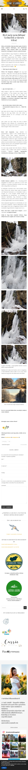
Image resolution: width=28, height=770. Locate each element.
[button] (6, 738)
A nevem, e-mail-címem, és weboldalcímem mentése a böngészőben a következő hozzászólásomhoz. (13, 481)
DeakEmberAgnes (6, 444)
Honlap (3, 472)
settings (12, 765)
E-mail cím (4, 466)
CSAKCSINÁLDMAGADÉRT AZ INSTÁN (10, 547)
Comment (3, 485)
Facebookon (8, 437)
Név (2, 459)
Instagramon (15, 437)
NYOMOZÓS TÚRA (14, 574)
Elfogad (4, 767)
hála (9, 441)
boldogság (4, 441)
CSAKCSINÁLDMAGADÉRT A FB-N (9, 544)
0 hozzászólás (24, 444)
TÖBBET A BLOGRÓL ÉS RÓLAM (14, 534)
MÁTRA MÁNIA (15, 600)
